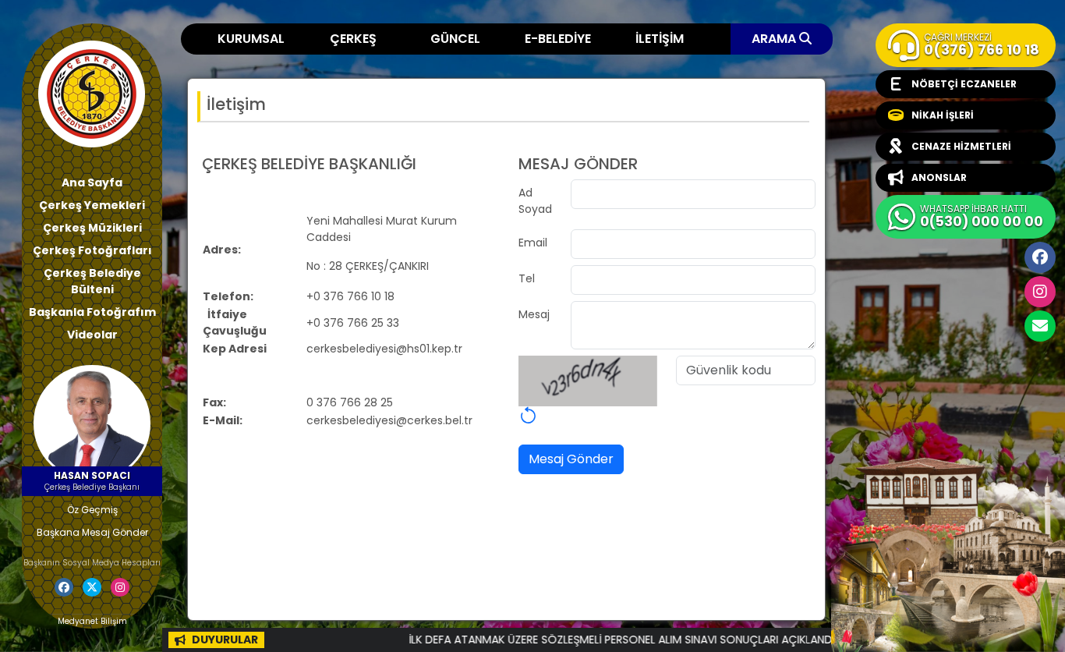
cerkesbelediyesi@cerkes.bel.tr (1040, 326)
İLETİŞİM (659, 39)
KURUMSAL (251, 39)
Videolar (92, 334)
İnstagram (1040, 291)
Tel (526, 278)
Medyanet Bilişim (92, 621)
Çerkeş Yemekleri (92, 205)
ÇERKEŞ (353, 39)
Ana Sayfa (92, 182)
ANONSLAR (939, 177)
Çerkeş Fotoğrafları (92, 250)
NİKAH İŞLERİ (942, 115)
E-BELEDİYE (558, 39)
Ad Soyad (535, 201)
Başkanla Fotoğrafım (92, 312)
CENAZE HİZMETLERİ (961, 146)
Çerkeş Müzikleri (92, 228)
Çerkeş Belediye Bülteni (92, 281)
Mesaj (534, 314)
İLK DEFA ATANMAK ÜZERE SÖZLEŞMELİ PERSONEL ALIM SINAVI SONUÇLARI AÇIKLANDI (597, 639)
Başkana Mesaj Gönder (92, 532)
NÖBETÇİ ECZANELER (964, 83)
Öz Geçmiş (92, 509)
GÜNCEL (455, 39)
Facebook (1040, 257)
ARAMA (775, 39)
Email (532, 242)
